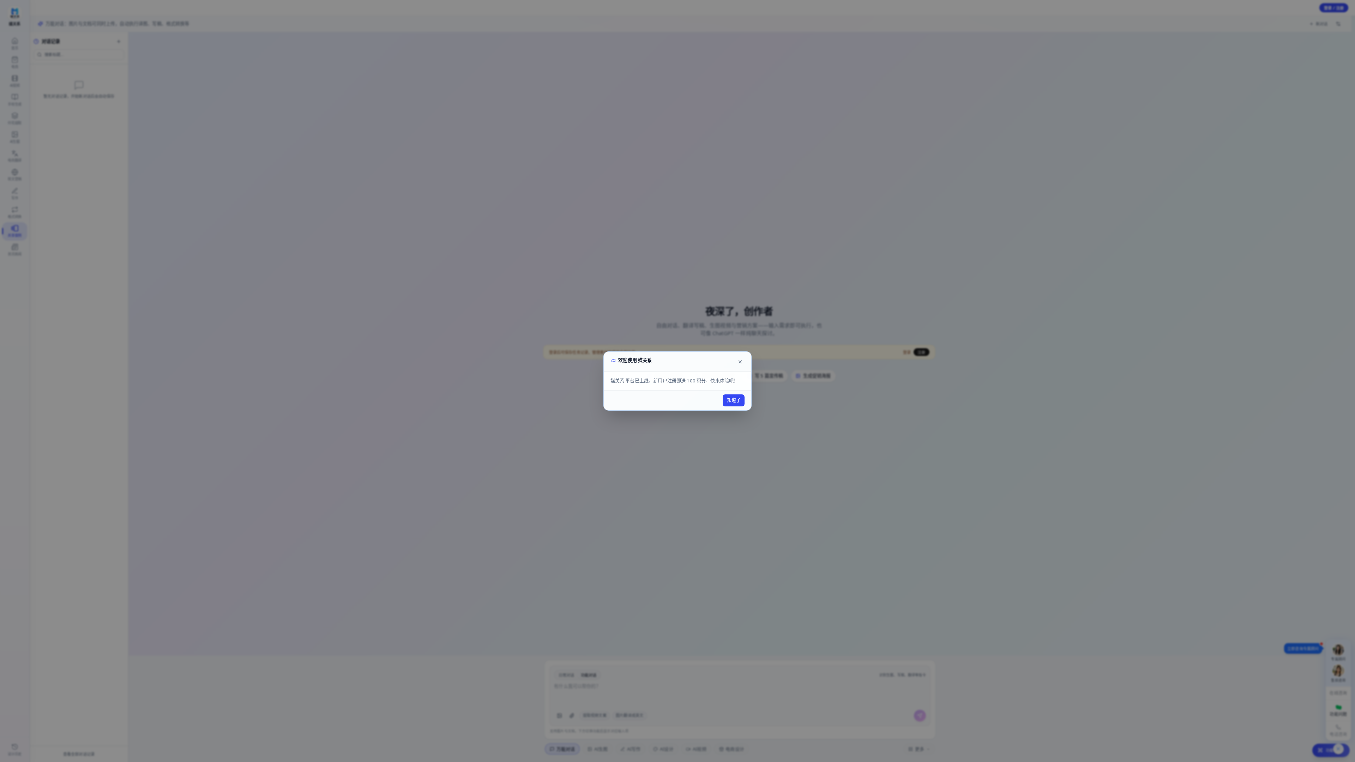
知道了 (734, 400)
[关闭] (740, 361)
